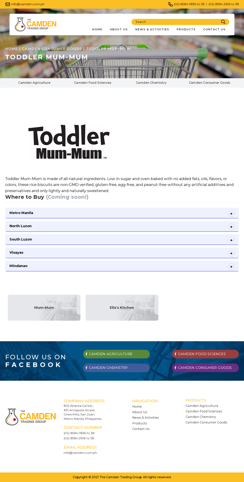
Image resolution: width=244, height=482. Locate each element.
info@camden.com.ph (28, 4)
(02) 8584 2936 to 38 (224, 4)
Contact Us (214, 29)
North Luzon (21, 226)
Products (186, 29)
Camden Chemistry (201, 417)
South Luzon (21, 239)
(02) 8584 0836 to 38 (189, 4)
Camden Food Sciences (204, 411)
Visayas (16, 252)
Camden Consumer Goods (206, 422)
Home (97, 29)
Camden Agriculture (202, 406)
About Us (119, 29)
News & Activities (152, 29)
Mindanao (18, 266)
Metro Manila (21, 213)
